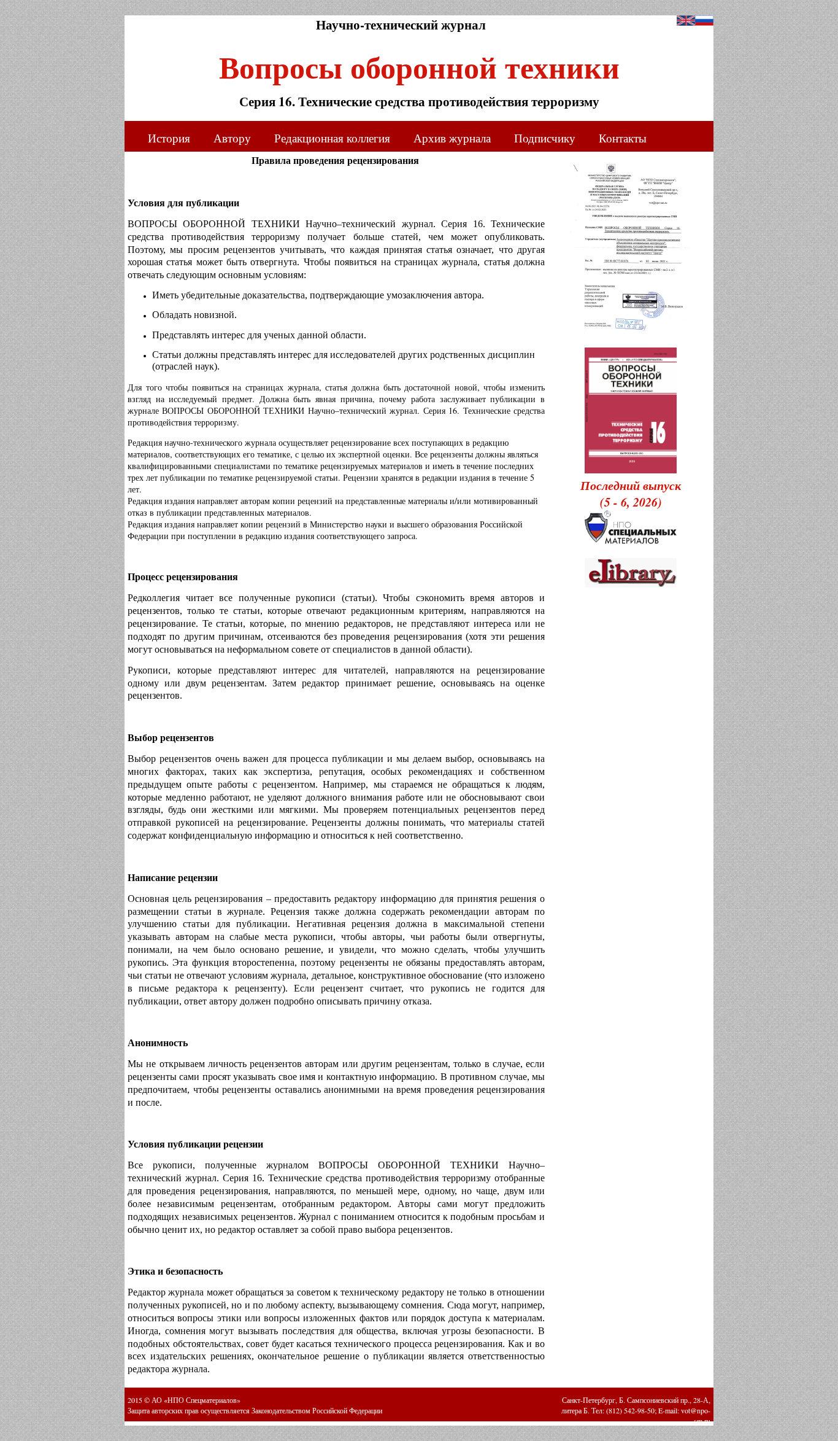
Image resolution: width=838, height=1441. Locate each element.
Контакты (623, 138)
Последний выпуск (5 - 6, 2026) (630, 493)
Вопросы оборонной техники (419, 62)
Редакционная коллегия (332, 138)
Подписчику (544, 138)
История (169, 138)
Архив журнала (452, 138)
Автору (232, 138)
